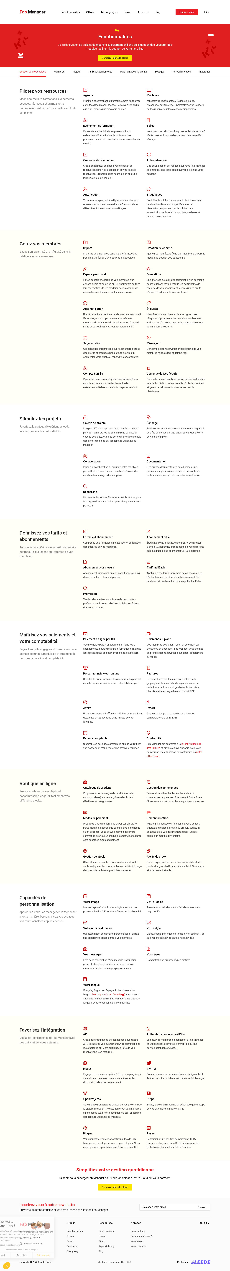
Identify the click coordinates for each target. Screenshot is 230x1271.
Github (102, 1241)
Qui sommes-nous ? (141, 1236)
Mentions (102, 1262)
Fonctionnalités (70, 12)
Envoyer (201, 1207)
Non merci (14, 1255)
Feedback (72, 1246)
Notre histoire (138, 1231)
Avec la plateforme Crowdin (107, 994)
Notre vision (137, 1241)
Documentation (107, 1231)
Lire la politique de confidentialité (20, 1245)
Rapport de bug (106, 1246)
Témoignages (109, 12)
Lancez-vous (186, 12)
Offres (90, 12)
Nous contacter (139, 1246)
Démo (127, 12)
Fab (33, 12)
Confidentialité (117, 1262)
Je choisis (36, 1255)
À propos (143, 12)
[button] (6, 1265)
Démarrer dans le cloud (115, 58)
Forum (102, 1236)
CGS (128, 1262)
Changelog (72, 1251)
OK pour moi (58, 1255)
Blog (157, 12)
